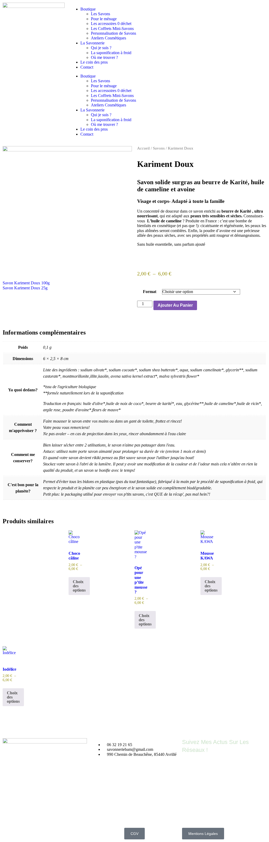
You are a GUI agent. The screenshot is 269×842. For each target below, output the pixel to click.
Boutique (88, 9)
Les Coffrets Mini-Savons (112, 28)
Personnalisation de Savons (113, 33)
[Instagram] (202, 765)
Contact (86, 67)
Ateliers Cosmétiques (108, 38)
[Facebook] (188, 765)
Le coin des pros (94, 62)
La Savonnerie (92, 43)
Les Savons (100, 14)
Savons (159, 148)
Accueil (143, 148)
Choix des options (79, 585)
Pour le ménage (104, 19)
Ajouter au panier (175, 305)
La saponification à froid (111, 52)
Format (149, 291)
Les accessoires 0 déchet (111, 23)
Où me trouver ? (104, 57)
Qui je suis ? (101, 47)
